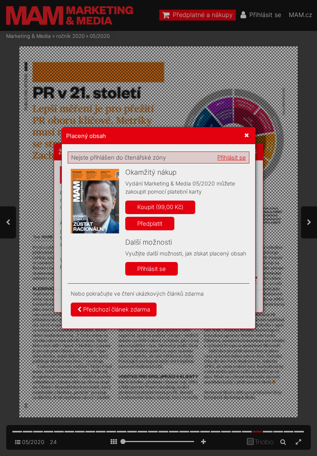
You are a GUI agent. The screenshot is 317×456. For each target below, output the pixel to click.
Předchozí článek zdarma (116, 309)
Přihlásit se (231, 157)
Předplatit (149, 223)
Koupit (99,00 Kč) (160, 207)
